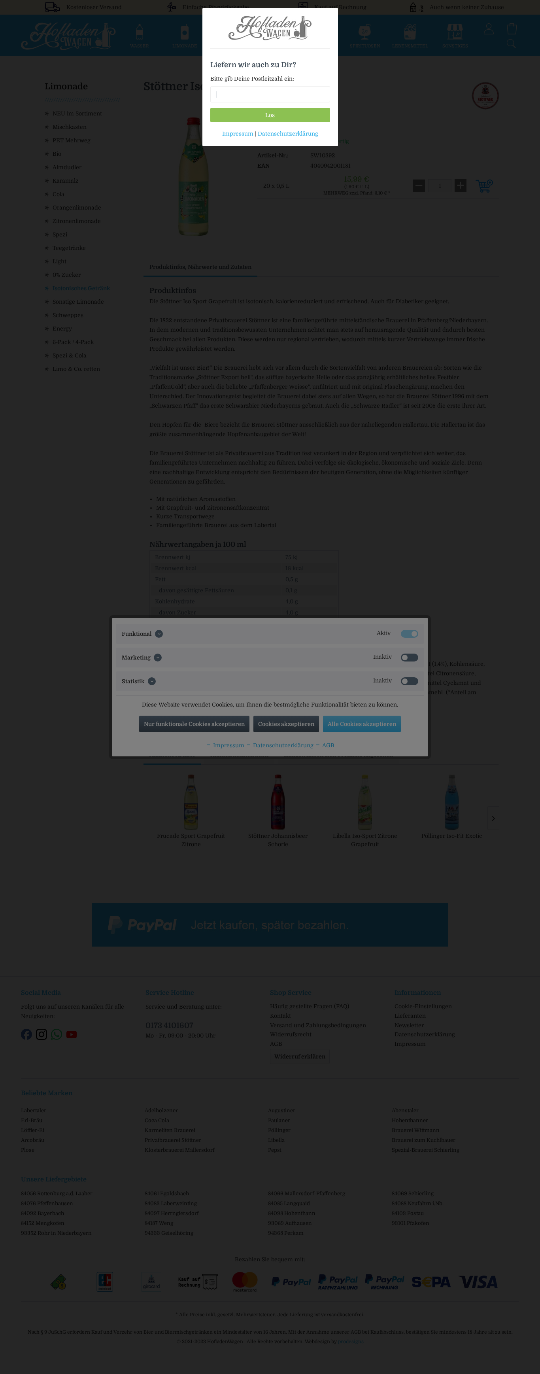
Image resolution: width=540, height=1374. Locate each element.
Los (270, 115)
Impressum (237, 133)
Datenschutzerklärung (288, 133)
